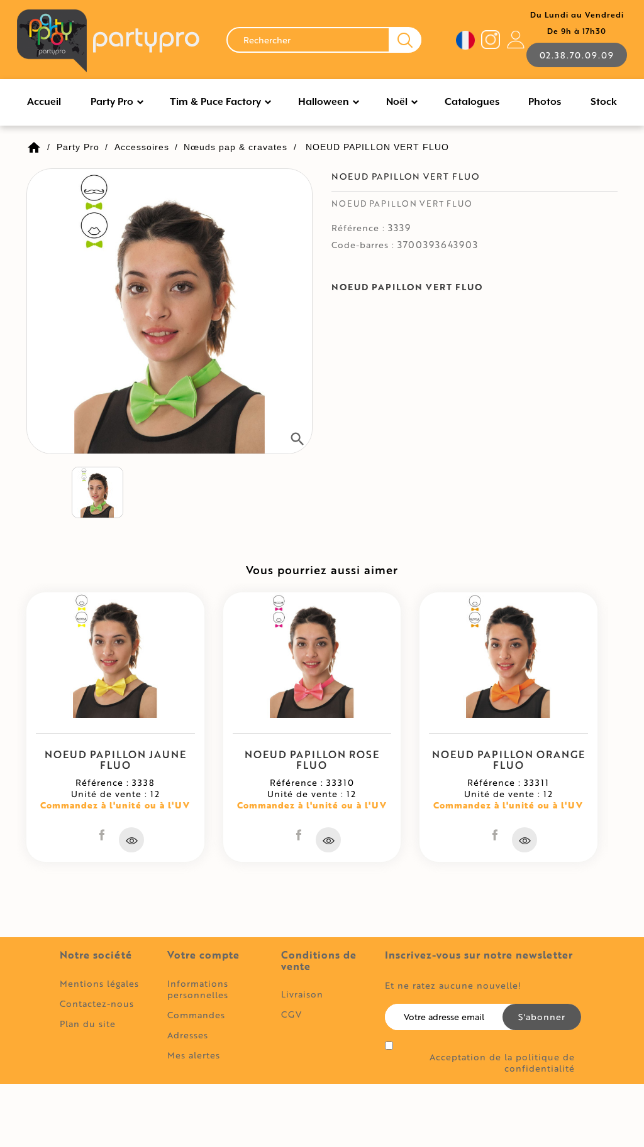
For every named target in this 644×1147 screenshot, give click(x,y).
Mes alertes (193, 1055)
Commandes (196, 1015)
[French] (465, 40)
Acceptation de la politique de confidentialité (502, 1063)
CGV (291, 1014)
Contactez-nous (97, 1003)
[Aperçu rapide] (131, 839)
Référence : (358, 228)
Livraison (302, 994)
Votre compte (203, 954)
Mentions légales (99, 983)
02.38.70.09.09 (577, 55)
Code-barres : (362, 245)
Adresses (187, 1035)
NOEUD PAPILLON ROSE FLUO (312, 760)
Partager (101, 834)
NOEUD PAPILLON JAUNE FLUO (115, 760)
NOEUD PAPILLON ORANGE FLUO (508, 760)
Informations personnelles (197, 989)
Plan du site (88, 1024)
